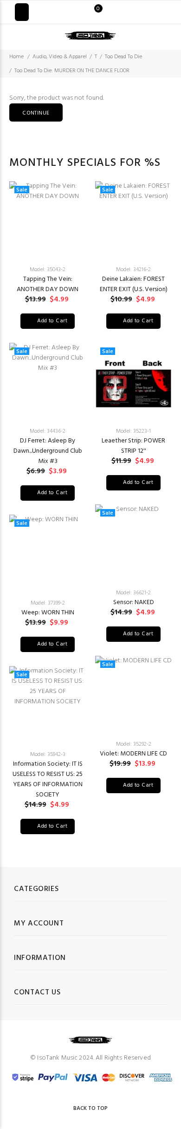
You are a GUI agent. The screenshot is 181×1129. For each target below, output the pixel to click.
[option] (47, 507)
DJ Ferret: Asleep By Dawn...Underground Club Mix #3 (47, 451)
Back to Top (90, 1108)
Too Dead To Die (123, 56)
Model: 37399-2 (48, 603)
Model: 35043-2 (47, 269)
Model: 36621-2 (133, 593)
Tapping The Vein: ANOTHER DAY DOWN (47, 284)
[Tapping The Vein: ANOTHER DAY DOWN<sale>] (47, 219)
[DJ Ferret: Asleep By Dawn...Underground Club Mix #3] (47, 381)
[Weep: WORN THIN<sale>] (47, 553)
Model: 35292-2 (133, 744)
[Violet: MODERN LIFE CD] (133, 694)
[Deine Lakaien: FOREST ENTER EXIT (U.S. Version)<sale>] (133, 219)
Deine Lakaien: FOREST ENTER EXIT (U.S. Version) (134, 284)
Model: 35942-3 (47, 754)
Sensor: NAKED (133, 602)
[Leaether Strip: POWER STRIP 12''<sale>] (133, 381)
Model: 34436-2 (47, 431)
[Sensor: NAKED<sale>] (133, 542)
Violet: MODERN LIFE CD (133, 753)
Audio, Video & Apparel (59, 56)
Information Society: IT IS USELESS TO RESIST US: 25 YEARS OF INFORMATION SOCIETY (48, 779)
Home (16, 56)
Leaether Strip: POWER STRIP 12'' (133, 445)
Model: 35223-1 (133, 431)
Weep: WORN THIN (47, 612)
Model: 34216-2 (133, 269)
